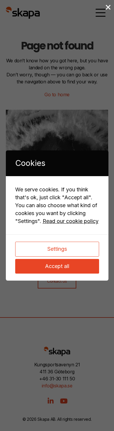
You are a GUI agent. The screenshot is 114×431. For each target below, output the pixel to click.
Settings (57, 249)
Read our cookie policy (71, 221)
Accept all (57, 266)
